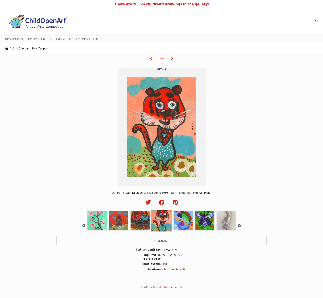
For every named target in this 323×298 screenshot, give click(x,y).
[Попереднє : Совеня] (151, 58)
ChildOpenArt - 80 (23, 48)
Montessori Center (170, 287)
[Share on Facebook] (162, 202)
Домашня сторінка (6, 48)
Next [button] (239, 225)
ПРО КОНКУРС (14, 39)
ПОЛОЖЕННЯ (37, 39)
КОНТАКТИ (57, 39)
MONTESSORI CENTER (83, 39)
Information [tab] (161, 240)
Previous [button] (83, 225)
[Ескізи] (161, 58)
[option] (97, 225)
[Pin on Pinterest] (175, 202)
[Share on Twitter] (149, 202)
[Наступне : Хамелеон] (172, 58)
